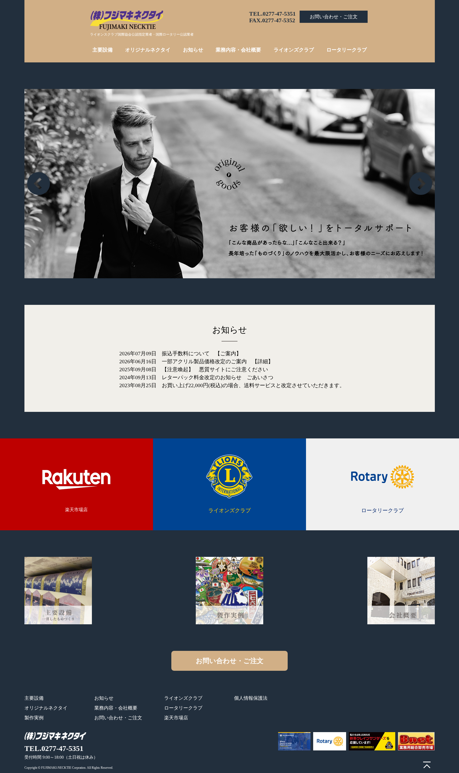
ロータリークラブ (346, 50)
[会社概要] (401, 590)
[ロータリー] (329, 741)
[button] (420, 183)
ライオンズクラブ (294, 50)
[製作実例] (229, 590)
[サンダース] (372, 741)
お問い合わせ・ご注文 (334, 16)
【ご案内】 (228, 353)
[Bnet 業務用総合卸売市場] (416, 741)
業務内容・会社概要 (238, 50)
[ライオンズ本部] (294, 741)
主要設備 (102, 50)
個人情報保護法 (250, 698)
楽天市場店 (76, 509)
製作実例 (34, 717)
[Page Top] (427, 765)
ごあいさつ (260, 377)
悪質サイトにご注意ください (233, 369)
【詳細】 (262, 361)
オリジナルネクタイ (148, 50)
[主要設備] (58, 590)
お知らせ (193, 50)
